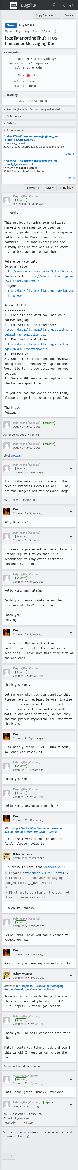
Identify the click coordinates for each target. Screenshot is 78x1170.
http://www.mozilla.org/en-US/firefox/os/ (39, 271)
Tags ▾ (50, 187)
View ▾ (69, 15)
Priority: (19, 81)
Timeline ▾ (66, 187)
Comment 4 (19, 581)
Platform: (18, 67)
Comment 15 (20, 1023)
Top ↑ (9, 1156)
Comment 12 (20, 926)
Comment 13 (20, 954)
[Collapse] (71, 200)
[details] (62, 873)
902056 (17, 455)
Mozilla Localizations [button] (41, 58)
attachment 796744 (37, 873)
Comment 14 (20, 977)
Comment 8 (19, 770)
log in (23, 1132)
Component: (16, 63)
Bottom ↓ (33, 187)
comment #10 (53, 867)
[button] (68, 5)
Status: (20, 101)
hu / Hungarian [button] (37, 63)
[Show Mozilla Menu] (13, 5)
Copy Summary (45, 15)
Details (70, 153)
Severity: (19, 85)
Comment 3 (19, 540)
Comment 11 (20, 858)
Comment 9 (19, 796)
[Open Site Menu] (5, 5)
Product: (19, 58)
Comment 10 (20, 820)
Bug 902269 (26, 25)
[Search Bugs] (54, 5)
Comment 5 (19, 634)
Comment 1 (19, 472)
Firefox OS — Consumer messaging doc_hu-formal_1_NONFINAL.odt (30, 138)
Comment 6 (19, 675)
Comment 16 (20, 1083)
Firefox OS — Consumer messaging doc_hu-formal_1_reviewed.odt (30, 162)
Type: (21, 75)
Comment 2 (19, 513)
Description (20, 203)
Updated (18, 426)
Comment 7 (19, 738)
